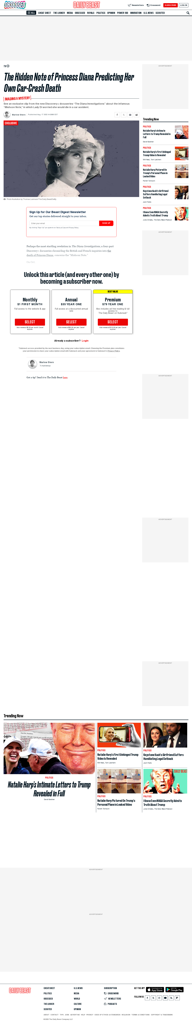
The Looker (59, 13)
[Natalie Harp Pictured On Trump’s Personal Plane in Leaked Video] (181, 177)
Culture (78, 1004)
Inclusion (126, 1015)
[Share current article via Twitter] (123, 114)
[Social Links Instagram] (159, 998)
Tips (62, 1015)
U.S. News (148, 13)
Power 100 (122, 13)
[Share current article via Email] (130, 114)
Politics (100, 13)
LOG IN (183, 5)
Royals (90, 13)
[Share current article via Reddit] (136, 114)
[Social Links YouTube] (165, 998)
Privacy (89, 1015)
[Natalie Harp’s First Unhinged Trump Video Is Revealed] (181, 159)
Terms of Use (61, 228)
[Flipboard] (177, 998)
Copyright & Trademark (162, 1015)
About (46, 1015)
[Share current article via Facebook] (117, 114)
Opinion (111, 13)
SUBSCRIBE (170, 5)
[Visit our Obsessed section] (25, 5)
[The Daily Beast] (86, 5)
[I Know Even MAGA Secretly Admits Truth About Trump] (181, 219)
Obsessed (80, 13)
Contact (54, 1015)
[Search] (188, 12)
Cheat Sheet (44, 13)
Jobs (67, 1015)
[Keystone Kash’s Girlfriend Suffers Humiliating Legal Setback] (181, 198)
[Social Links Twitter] (153, 998)
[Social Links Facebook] (147, 998)
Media (70, 13)
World (77, 999)
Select (30, 322)
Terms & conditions (140, 1015)
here (65, 377)
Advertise (75, 1015)
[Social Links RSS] (171, 998)
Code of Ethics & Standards (107, 1015)
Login (85, 340)
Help (83, 1015)
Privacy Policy (74, 228)
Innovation (135, 13)
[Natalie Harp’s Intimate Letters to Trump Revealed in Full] (181, 138)
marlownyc (46, 366)
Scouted (160, 13)
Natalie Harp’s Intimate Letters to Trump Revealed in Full (49, 789)
